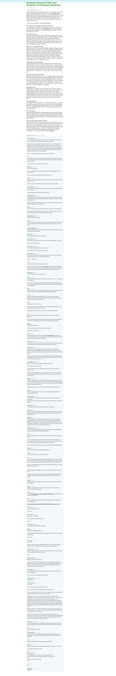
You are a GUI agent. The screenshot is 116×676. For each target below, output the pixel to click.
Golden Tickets (56, 13)
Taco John (30, 569)
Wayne (29, 378)
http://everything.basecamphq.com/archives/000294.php (42, 493)
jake (28, 277)
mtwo (28, 529)
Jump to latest (41, 135)
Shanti (29, 324)
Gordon (29, 166)
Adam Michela (31, 216)
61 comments (32, 9)
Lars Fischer (30, 396)
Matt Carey (30, 272)
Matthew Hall (30, 557)
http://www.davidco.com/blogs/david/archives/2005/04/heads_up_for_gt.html (43, 504)
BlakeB (29, 417)
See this (47, 266)
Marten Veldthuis (31, 228)
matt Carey (30, 405)
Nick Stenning (31, 253)
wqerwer (29, 668)
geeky (28, 480)
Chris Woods (30, 186)
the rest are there (50, 335)
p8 (28, 302)
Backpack (47, 28)
